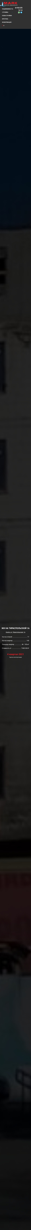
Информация (6, 22)
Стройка (5, 12)
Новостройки (7, 15)
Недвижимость (7, 9)
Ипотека (5, 19)
